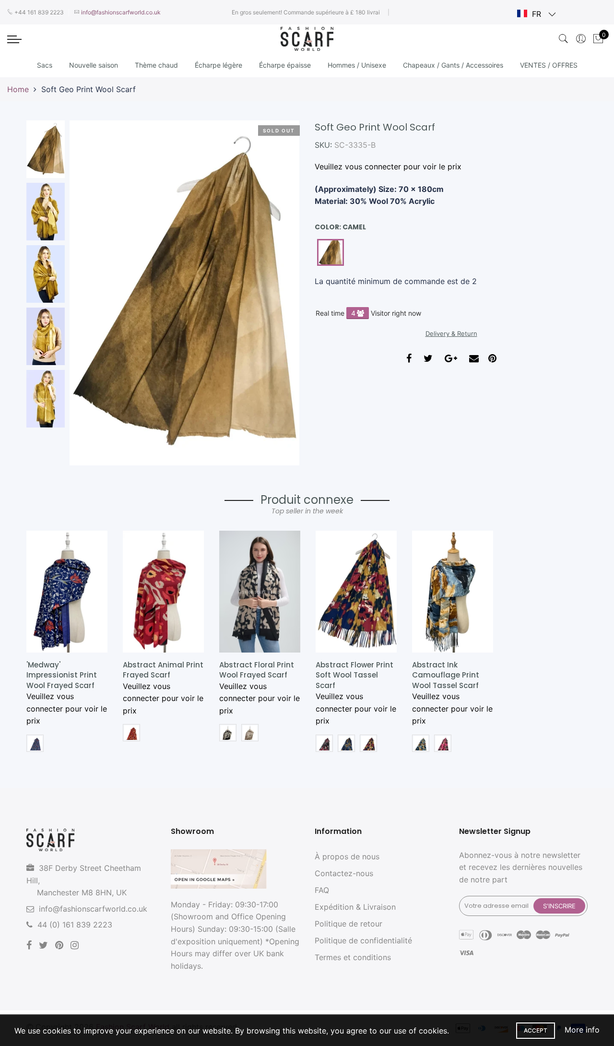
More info (582, 1029)
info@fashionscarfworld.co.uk (93, 909)
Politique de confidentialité (363, 940)
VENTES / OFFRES (549, 65)
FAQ (322, 890)
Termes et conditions (353, 957)
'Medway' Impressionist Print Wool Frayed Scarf (61, 675)
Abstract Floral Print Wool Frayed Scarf (256, 670)
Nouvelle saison (93, 65)
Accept (535, 1030)
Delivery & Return (451, 333)
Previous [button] (93, 293)
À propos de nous (347, 856)
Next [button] (276, 293)
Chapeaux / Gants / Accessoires (453, 65)
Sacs (44, 65)
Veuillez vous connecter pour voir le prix (388, 166)
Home (18, 89)
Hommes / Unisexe (357, 65)
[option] (184, 292)
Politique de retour (348, 923)
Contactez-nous (344, 873)
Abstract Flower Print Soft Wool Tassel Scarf (354, 675)
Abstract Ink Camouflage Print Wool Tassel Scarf (445, 675)
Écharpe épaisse (285, 65)
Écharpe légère (218, 65)
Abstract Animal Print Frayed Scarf (163, 670)
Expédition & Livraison (355, 907)
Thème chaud (156, 65)
